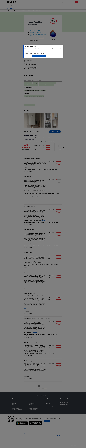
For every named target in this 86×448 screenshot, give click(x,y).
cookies (31, 48)
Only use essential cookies (53, 56)
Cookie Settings (28, 56)
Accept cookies (39, 56)
